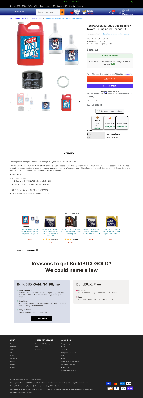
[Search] (50, 12)
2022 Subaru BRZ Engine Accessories (26, 18)
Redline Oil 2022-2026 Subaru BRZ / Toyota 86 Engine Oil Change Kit (29, 231)
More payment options (110, 91)
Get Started (42, 319)
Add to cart (109, 79)
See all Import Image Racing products (116, 34)
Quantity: (91, 97)
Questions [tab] (32, 250)
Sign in (124, 11)
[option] (45, 56)
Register (131, 10)
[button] (10, 102)
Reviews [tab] (19, 250)
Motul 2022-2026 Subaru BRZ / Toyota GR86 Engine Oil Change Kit (71, 231)
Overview (69, 153)
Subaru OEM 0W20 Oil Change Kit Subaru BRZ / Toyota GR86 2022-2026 (91, 231)
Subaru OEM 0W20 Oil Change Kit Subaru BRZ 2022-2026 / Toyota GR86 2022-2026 (50, 232)
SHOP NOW (75, 2)
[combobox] (48, 12)
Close (132, 2)
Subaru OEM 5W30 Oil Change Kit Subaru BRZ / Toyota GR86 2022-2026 (112, 231)
